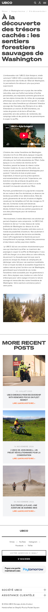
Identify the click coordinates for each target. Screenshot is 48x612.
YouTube (22, 542)
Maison (5, 11)
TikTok (30, 545)
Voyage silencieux (18, 11)
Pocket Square (33, 607)
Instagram (33, 542)
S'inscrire (24, 559)
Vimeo (12, 542)
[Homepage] (7, 2)
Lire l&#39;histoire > (24, 403)
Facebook (19, 545)
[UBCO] (24, 531)
